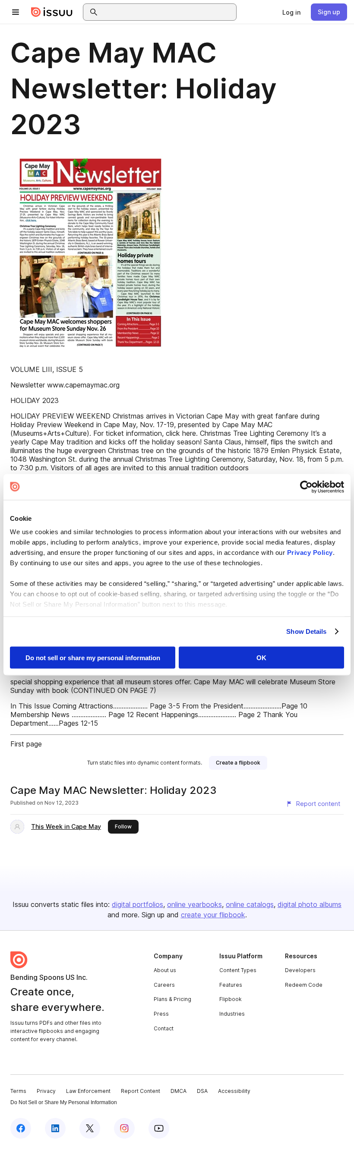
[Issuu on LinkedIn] (55, 1128)
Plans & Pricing (172, 999)
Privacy (46, 1091)
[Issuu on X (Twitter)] (89, 1128)
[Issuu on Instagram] (124, 1128)
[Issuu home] (52, 12)
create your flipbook (213, 914)
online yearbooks (194, 904)
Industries (232, 1013)
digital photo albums (309, 904)
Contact (164, 1028)
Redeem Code (303, 985)
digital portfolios (137, 904)
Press (161, 1013)
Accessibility (234, 1091)
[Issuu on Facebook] (20, 1128)
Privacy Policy (310, 552)
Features (230, 985)
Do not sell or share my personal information (92, 657)
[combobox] (167, 12)
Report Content (140, 1091)
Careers (164, 985)
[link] (291, 12)
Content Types (237, 970)
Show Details (306, 631)
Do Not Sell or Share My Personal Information (63, 1102)
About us (165, 970)
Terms (18, 1091)
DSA (202, 1091)
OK (261, 657)
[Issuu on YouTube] (159, 1128)
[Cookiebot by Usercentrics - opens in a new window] (306, 486)
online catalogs (250, 904)
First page (26, 744)
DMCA (178, 1091)
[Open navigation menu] (15, 12)
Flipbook (230, 999)
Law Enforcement (88, 1091)
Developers (300, 970)
